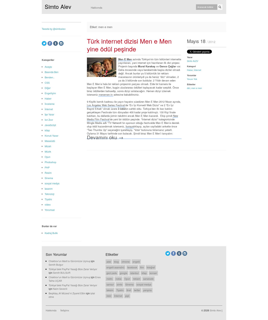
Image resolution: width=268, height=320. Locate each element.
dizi (188, 88)
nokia (118, 278)
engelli (136, 261)
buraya (129, 126)
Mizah (48, 146)
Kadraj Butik (51, 233)
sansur (110, 284)
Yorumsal (50, 209)
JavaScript (50, 125)
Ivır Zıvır (49, 119)
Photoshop (50, 162)
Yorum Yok (192, 78)
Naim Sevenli (60, 288)
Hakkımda (96, 7)
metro (110, 278)
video (48, 204)
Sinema (49, 178)
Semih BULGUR (61, 272)
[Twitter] (44, 43)
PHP (47, 167)
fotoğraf (151, 267)
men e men (196, 88)
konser (153, 273)
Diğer (48, 88)
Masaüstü (50, 141)
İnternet (197, 69)
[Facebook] (49, 43)
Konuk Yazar (51, 135)
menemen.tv (106, 94)
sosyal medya (52, 183)
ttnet (129, 290)
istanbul (134, 273)
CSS (47, 82)
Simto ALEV (192, 60)
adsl (109, 261)
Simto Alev (58, 6)
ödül (109, 295)
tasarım (49, 188)
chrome (126, 261)
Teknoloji (49, 194)
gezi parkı (112, 273)
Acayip (48, 66)
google (123, 273)
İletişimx (64, 310)
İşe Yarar (49, 114)
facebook (132, 267)
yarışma (147, 290)
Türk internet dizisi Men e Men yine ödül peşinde (129, 44)
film (142, 267)
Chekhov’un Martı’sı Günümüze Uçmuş (69, 261)
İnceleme (50, 103)
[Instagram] (61, 43)
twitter (137, 290)
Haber (190, 69)
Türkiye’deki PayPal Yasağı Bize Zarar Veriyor (73, 269)
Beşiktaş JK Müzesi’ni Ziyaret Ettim (67, 293)
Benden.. (49, 77)
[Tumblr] (55, 43)
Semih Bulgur (56, 264)
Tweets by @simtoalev (54, 28)
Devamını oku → (105, 137)
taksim (110, 290)
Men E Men (125, 59)
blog (116, 261)
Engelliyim (50, 93)
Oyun (47, 156)
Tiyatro (48, 199)
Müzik (48, 151)
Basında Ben (51, 72)
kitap (47, 130)
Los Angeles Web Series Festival (106, 105)
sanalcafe (148, 278)
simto (119, 284)
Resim (48, 172)
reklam (136, 278)
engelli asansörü (115, 267)
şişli (127, 295)
